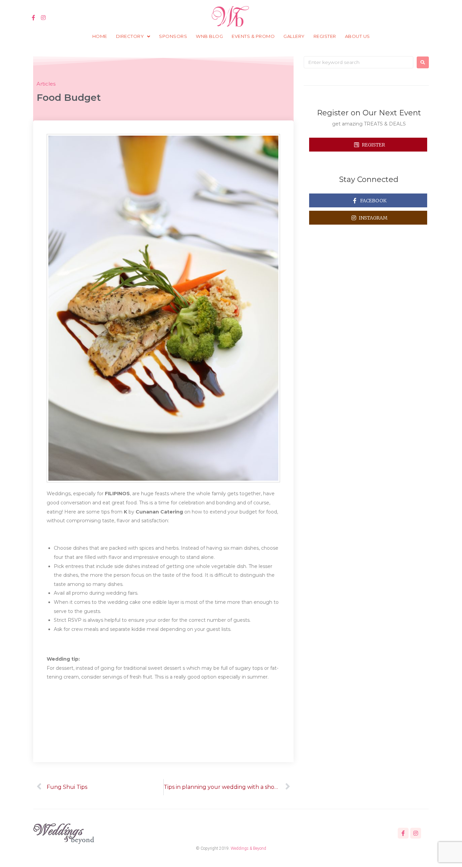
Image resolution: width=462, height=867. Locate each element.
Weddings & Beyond (248, 848)
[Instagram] (43, 18)
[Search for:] (358, 62)
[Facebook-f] (34, 18)
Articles (46, 84)
